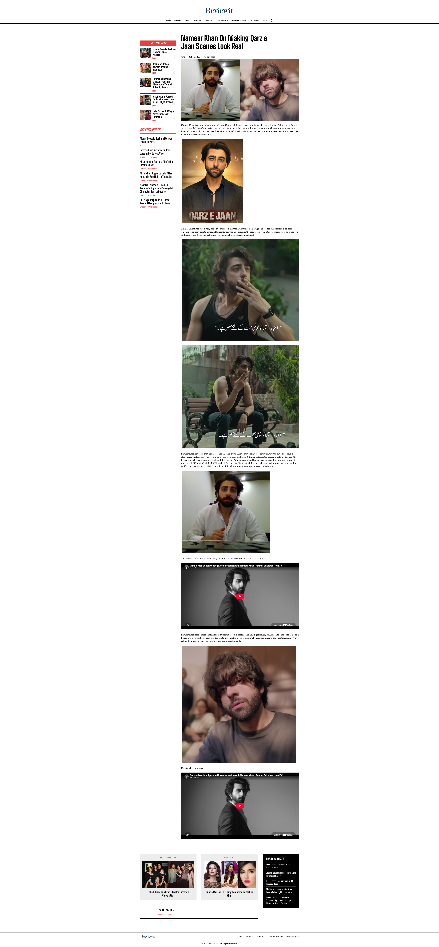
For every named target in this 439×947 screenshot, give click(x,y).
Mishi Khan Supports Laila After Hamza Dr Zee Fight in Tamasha (156, 175)
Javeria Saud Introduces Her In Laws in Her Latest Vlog (155, 151)
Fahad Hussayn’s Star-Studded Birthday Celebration (168, 894)
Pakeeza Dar (194, 57)
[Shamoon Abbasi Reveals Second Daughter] (145, 67)
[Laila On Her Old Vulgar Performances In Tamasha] (145, 115)
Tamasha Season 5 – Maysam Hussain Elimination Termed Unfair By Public (163, 83)
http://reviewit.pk (164, 914)
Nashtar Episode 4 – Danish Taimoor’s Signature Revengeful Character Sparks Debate (156, 188)
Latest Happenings (148, 157)
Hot (154, 58)
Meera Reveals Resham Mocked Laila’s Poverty (164, 52)
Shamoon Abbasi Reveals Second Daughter (161, 67)
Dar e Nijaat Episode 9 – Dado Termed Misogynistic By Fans (155, 201)
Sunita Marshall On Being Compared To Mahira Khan (229, 894)
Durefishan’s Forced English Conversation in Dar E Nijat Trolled (163, 99)
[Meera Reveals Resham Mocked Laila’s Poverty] (145, 53)
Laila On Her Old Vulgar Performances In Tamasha (164, 114)
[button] (271, 20)
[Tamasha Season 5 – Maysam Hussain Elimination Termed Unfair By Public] (145, 82)
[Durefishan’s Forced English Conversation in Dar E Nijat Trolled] (145, 100)
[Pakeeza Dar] (150, 911)
